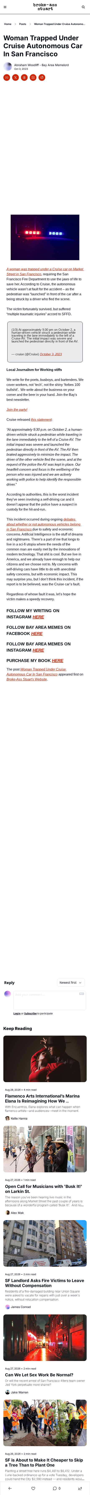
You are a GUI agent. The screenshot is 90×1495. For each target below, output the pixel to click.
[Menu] (5, 7)
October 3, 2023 (51, 354)
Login (17, 1013)
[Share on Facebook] (6, 77)
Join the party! (16, 409)
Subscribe (30, 1013)
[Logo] (45, 7)
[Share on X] (15, 77)
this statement (41, 419)
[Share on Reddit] (42, 77)
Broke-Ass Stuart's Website (26, 679)
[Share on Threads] (24, 77)
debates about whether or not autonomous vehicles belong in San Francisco (43, 524)
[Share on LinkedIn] (33, 77)
